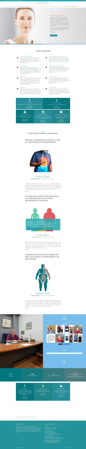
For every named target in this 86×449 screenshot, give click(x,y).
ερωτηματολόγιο (41, 226)
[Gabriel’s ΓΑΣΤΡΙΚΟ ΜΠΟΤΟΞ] (17, 57)
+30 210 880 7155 (17, 0)
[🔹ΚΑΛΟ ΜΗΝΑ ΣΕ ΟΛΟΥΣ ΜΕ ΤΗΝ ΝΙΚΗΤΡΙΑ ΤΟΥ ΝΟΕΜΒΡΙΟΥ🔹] (60, 329)
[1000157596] (43, 281)
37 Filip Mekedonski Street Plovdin (54, 437)
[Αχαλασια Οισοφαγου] (46, 78)
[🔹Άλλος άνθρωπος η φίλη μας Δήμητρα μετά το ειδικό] (69, 329)
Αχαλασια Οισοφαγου (53, 76)
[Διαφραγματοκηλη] (17, 67)
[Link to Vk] (83, 3)
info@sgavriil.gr (49, 430)
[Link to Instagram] (79, 3)
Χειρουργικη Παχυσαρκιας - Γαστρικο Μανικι (58, 56)
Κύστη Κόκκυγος (52, 87)
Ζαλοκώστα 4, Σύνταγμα (53, 427)
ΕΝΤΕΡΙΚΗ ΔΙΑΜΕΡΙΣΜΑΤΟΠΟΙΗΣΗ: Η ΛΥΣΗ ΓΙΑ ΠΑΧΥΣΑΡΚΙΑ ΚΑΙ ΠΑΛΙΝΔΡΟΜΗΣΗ (42, 141)
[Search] (80, 6)
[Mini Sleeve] (17, 88)
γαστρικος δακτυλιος (55, 61)
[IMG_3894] (43, 164)
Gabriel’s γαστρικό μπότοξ (25, 57)
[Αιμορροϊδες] (17, 78)
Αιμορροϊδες (23, 76)
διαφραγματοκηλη (37, 68)
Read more (27, 191)
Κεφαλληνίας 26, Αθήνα (52, 433)
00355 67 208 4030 (53, 442)
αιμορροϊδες (29, 78)
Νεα (25, 202)
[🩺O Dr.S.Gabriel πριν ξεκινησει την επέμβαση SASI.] (51, 329)
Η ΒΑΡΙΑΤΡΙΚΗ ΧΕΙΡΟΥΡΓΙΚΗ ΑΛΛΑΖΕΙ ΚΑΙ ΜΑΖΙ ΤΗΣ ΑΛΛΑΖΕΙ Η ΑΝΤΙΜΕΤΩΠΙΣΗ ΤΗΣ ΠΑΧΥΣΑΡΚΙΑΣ (42, 256)
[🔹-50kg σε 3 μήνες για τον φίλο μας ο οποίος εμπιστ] (78, 338)
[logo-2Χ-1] (43, 3)
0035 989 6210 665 (53, 438)
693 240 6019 (7, 0)
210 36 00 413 (48, 428)
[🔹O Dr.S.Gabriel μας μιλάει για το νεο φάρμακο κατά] (78, 329)
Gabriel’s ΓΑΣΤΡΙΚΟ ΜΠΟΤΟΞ (26, 56)
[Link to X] (82, 3)
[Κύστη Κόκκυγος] (46, 88)
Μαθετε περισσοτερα (53, 35)
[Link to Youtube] (81, 3)
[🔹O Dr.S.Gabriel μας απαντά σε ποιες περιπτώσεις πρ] (60, 338)
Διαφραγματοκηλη (24, 65)
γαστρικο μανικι (60, 60)
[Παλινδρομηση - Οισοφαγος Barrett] (46, 67)
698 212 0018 (52, 434)
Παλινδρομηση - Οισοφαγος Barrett (56, 65)
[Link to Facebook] (78, 3)
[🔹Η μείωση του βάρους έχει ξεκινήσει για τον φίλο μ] (69, 338)
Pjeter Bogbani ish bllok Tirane (54, 441)
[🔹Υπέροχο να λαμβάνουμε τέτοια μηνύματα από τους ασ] (51, 338)
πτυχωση (66, 61)
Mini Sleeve (22, 87)
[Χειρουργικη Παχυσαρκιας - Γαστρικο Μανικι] (46, 57)
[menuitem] (6, 6)
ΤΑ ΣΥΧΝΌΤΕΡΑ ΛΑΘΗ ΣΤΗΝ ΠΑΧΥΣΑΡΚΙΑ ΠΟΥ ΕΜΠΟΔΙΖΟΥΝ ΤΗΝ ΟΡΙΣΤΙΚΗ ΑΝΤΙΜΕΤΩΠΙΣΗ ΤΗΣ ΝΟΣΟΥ (41, 198)
